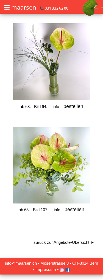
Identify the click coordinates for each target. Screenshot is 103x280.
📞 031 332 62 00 (54, 8)
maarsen (24, 7)
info (56, 106)
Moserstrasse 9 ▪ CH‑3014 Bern (69, 263)
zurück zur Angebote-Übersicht (64, 242)
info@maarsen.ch (21, 263)
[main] (51, 139)
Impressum (45, 269)
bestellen (73, 106)
